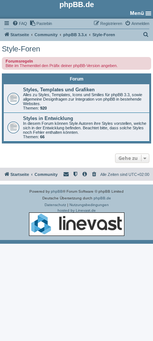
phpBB (57, 191)
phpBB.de (102, 198)
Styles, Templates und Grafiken (59, 89)
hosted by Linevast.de (77, 210)
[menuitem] (19, 23)
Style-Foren (21, 49)
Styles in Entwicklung (48, 118)
